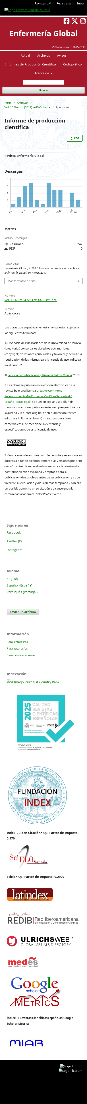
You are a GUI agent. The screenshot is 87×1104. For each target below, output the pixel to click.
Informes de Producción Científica (30, 64)
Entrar (81, 3)
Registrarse (63, 3)
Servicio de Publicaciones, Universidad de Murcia (40, 375)
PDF (76, 138)
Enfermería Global (43, 33)
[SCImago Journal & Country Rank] (33, 682)
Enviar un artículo (23, 612)
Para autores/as (17, 648)
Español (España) (19, 585)
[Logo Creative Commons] (16, 441)
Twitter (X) (14, 541)
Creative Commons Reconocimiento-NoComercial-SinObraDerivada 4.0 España (38, 396)
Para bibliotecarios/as (21, 655)
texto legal (23, 402)
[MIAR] (26, 1047)
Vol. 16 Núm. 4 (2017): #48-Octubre (27, 107)
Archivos (43, 55)
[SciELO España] (28, 869)
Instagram (14, 550)
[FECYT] (43, 760)
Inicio (8, 103)
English (12, 579)
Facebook (14, 532)
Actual (25, 55)
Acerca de (42, 73)
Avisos (61, 55)
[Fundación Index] (37, 824)
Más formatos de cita (21, 281)
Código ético (72, 64)
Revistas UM (43, 3)
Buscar (43, 90)
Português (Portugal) (22, 592)
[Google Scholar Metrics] (35, 1010)
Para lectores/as (17, 642)
